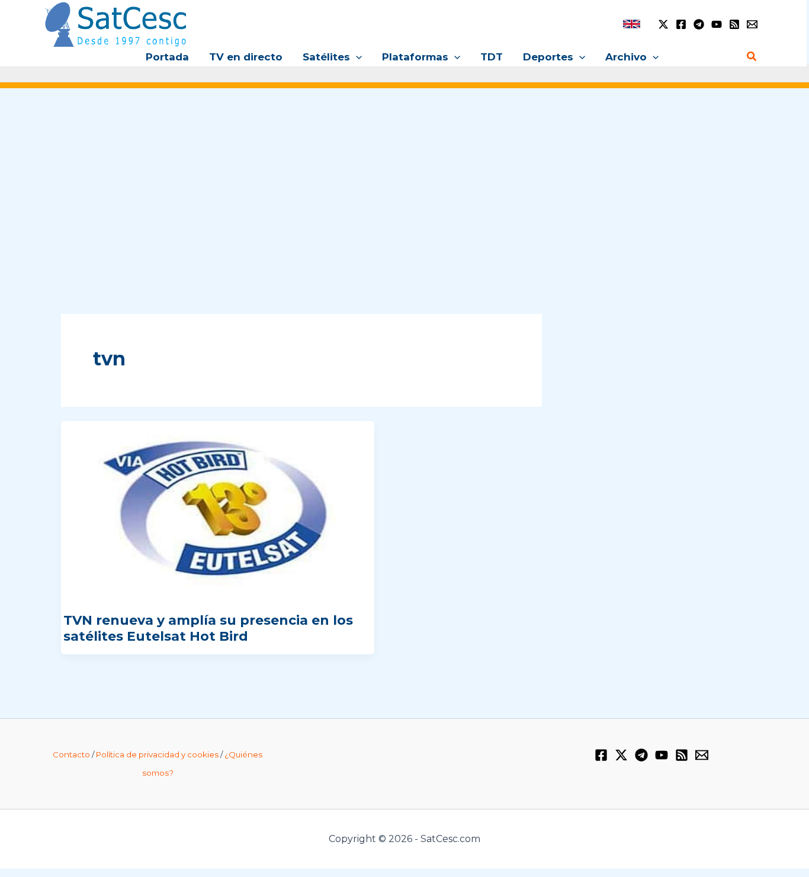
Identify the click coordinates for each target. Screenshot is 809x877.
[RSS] (734, 24)
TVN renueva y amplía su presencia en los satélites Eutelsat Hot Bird (208, 628)
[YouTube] (716, 24)
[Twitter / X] (663, 24)
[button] (356, 57)
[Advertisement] (404, 188)
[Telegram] (699, 24)
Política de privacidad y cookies (157, 754)
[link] (631, 24)
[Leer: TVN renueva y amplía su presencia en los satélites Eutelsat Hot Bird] (217, 509)
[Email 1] (752, 24)
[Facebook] (681, 24)
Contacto (71, 754)
